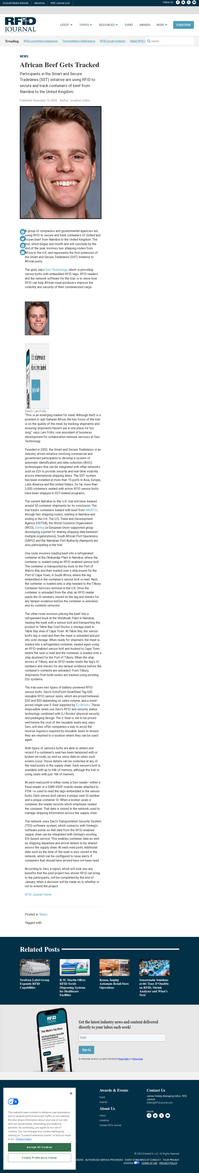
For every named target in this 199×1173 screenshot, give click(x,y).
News (24, 56)
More (160, 25)
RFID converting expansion (41, 41)
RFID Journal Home (38, 894)
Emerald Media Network (15, 3)
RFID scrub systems (112, 41)
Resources (107, 25)
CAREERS (78, 1160)
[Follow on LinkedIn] (183, 2)
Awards (144, 25)
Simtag (40, 527)
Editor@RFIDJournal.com (160, 1102)
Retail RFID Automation (144, 41)
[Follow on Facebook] (178, 2)
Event (129, 25)
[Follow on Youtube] (194, 2)
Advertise (39, 3)
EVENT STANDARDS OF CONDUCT (143, 1160)
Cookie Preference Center (39, 1157)
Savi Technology (56, 270)
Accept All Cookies (39, 1147)
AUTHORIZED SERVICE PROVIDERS (104, 1160)
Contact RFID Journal (110, 1125)
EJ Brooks (83, 705)
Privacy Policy (23, 1139)
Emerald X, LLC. (151, 1153)
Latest (64, 25)
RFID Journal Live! (60, 3)
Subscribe (183, 24)
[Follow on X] (189, 2)
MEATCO (92, 510)
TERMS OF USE (149, 1163)
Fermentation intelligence (79, 41)
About (103, 1115)
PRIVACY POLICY (168, 1163)
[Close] (71, 1093)
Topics (84, 25)
